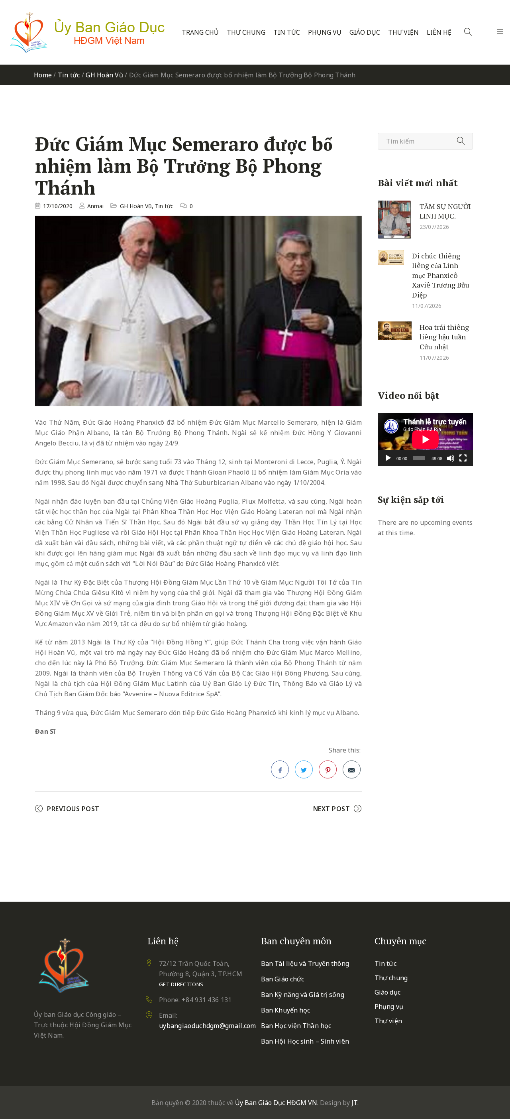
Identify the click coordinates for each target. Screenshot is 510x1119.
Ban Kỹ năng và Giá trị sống (302, 994)
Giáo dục (364, 32)
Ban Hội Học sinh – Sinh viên (305, 1041)
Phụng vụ (324, 32)
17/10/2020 (58, 206)
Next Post (331, 808)
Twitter (304, 769)
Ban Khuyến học (285, 1010)
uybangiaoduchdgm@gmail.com (207, 1025)
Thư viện (403, 32)
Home (43, 75)
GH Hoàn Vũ (104, 75)
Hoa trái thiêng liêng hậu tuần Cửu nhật (444, 336)
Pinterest (328, 769)
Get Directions (181, 984)
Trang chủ (200, 32)
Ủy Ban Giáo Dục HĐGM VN (276, 1102)
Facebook (280, 769)
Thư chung (246, 32)
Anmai (95, 206)
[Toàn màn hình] (463, 458)
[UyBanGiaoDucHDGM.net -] (87, 32)
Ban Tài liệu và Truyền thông (305, 963)
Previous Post (73, 808)
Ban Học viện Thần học (296, 1025)
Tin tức (286, 32)
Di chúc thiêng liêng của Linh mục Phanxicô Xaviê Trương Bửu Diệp (440, 274)
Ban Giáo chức (282, 979)
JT (354, 1102)
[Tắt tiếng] (451, 458)
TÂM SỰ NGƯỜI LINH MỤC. (445, 211)
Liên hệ (439, 32)
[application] (425, 439)
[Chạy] (388, 458)
